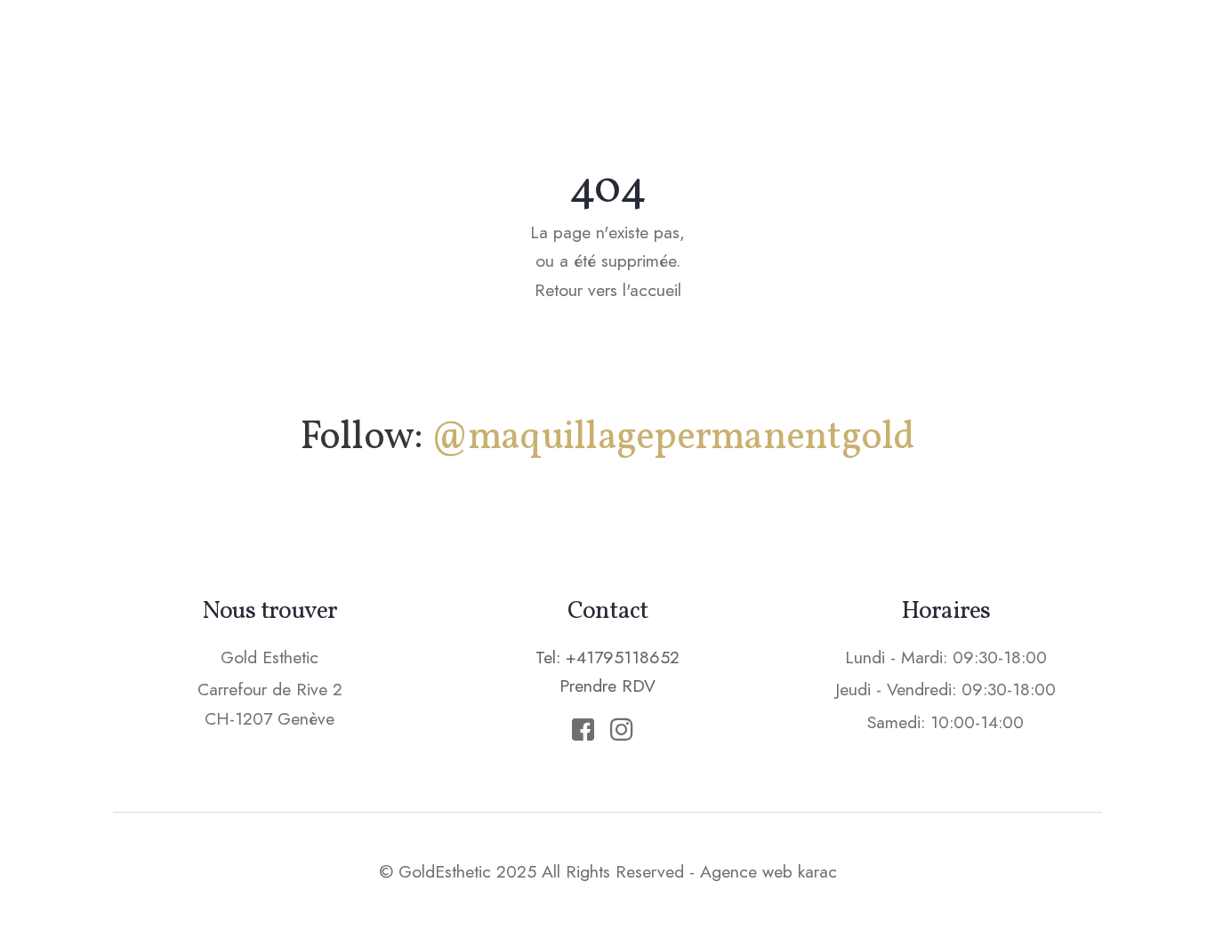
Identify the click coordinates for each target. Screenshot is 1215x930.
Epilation (790, 49)
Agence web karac (768, 871)
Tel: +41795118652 (607, 657)
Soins (687, 49)
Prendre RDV (1024, 48)
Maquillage (573, 49)
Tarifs (895, 49)
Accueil (451, 49)
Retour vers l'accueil (608, 289)
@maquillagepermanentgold (672, 438)
